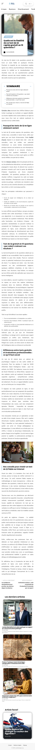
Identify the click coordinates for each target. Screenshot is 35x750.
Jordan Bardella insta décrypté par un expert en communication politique (17, 627)
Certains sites (6, 111)
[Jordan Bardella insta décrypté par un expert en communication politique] (17, 613)
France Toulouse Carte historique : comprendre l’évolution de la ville (13, 662)
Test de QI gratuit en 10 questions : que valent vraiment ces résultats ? (18, 94)
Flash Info (9, 726)
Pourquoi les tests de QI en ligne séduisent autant (17, 90)
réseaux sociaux (11, 162)
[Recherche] (26, 3)
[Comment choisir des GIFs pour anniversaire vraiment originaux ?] (17, 681)
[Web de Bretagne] (11, 3)
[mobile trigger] (3, 3)
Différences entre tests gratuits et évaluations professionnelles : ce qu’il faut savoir (17, 99)
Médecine (8, 37)
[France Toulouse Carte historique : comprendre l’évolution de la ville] (17, 647)
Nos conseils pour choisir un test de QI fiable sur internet (17, 103)
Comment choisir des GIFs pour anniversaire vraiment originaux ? (17, 696)
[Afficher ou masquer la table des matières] (25, 86)
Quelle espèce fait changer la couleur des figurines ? (16, 731)
